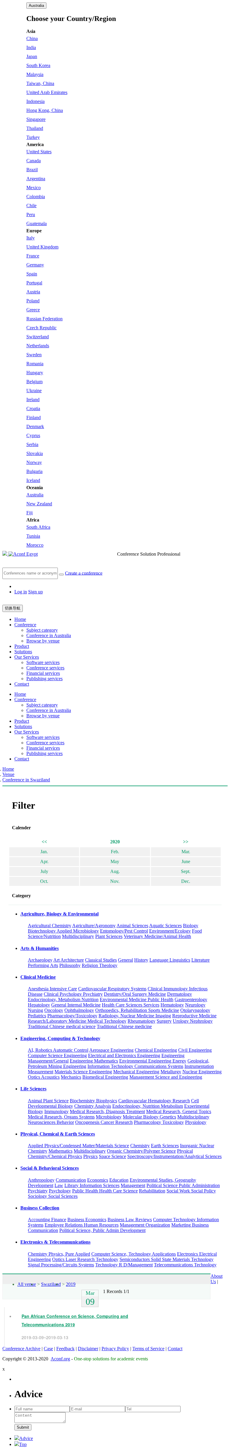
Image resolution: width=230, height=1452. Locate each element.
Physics (90, 1156)
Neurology (195, 1004)
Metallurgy (171, 1071)
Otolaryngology (195, 1010)
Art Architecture (68, 960)
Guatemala (36, 223)
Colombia (35, 196)
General (125, 960)
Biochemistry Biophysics (93, 1100)
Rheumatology (141, 1021)
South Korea (38, 65)
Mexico (33, 187)
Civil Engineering (195, 1050)
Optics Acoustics (44, 1077)
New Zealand (39, 503)
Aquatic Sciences (165, 925)
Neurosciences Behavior (51, 1122)
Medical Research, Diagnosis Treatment (107, 1111)
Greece (33, 309)
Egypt (32, 554)
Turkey (33, 137)
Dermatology (179, 994)
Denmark (35, 426)
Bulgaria (34, 471)
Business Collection (39, 1207)
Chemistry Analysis (92, 1106)
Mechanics (71, 1077)
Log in (20, 591)
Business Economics (86, 1219)
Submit (23, 1427)
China (32, 38)
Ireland (33, 399)
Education (118, 1180)
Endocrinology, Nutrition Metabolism (147, 1106)
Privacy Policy (115, 1348)
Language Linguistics (169, 960)
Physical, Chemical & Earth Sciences (57, 1133)
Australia (36, 5)
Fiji (29, 512)
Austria (33, 291)
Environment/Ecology (170, 930)
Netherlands (37, 345)
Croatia (33, 408)
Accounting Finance (47, 1219)
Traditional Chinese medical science (62, 1026)
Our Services (26, 657)
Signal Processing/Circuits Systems (61, 1264)
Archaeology (40, 960)
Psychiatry (38, 1190)
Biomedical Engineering (105, 1077)
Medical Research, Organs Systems (61, 1116)
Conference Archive (21, 1348)
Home (20, 619)
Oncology (53, 1010)
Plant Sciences (108, 936)
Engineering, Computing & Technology (60, 1038)
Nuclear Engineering (202, 1071)
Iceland (33, 480)
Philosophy (70, 965)
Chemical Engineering (156, 1050)
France (32, 255)
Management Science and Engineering (165, 1077)
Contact (21, 683)
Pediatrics (37, 1015)
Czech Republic (41, 327)
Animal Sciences (132, 925)
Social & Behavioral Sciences (49, 1168)
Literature (200, 960)
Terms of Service (148, 1348)
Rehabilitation (152, 1190)
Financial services (43, 673)
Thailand (34, 128)
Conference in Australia (48, 635)
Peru (30, 214)
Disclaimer (88, 1348)
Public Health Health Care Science (105, 1190)
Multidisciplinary (78, 936)
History (141, 960)
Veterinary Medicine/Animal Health (157, 936)
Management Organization (145, 1224)
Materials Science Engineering (83, 1071)
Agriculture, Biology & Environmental (59, 913)
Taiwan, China (40, 83)
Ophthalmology (79, 1010)
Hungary (34, 372)
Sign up (35, 591)
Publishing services (44, 678)
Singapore (36, 119)
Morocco (34, 545)
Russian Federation (44, 318)
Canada (33, 160)
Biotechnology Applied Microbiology (63, 930)
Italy (30, 237)
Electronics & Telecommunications (55, 1242)
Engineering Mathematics (94, 1060)
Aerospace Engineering (111, 1050)
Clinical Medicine (38, 977)
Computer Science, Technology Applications (133, 1254)
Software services (43, 662)
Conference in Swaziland (26, 779)
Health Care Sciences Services (130, 1004)
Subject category (42, 630)
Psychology (60, 1190)
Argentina (35, 178)
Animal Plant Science (48, 1100)
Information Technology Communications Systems (135, 1066)
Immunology (56, 1111)
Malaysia (34, 74)
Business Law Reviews (130, 1219)
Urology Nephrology (193, 1021)
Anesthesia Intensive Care (52, 988)
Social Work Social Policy (191, 1190)
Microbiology (109, 1116)
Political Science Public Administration (183, 1185)
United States (39, 151)
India (31, 47)
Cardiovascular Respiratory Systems (112, 988)
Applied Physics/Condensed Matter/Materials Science (78, 1145)
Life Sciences (33, 1088)
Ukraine (34, 390)
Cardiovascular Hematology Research (154, 1100)
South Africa (38, 527)
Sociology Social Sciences (53, 1196)
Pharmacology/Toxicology (72, 1015)
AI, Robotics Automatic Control (58, 1050)
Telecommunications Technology (185, 1264)
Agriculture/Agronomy (94, 925)
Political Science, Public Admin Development (102, 1230)
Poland (33, 300)
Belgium (34, 381)
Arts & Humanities (39, 948)
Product (21, 646)
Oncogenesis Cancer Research (104, 1122)
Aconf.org (60, 1358)
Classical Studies (101, 960)
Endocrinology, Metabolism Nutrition (63, 999)
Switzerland (37, 336)
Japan (31, 56)
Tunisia (33, 536)
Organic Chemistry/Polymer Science (141, 1151)
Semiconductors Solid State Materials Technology (166, 1259)
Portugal (34, 282)
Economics (97, 1180)
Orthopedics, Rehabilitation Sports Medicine (137, 1010)
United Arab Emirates (46, 92)
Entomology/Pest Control (124, 930)
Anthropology (41, 1180)
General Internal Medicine (76, 1004)
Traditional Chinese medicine (124, 1026)
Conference (25, 624)
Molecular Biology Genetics (149, 1116)
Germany (35, 264)
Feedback (65, 1348)
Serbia (32, 444)
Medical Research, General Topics (178, 1111)
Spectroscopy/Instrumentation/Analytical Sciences (174, 1156)
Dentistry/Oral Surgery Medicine (135, 994)
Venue (8, 774)
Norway (34, 462)
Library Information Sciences (91, 1185)
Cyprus (33, 435)
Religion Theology (99, 965)
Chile (31, 205)
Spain (31, 273)
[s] (61, 574)
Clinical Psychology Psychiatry (73, 994)
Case (48, 1348)
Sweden (34, 354)
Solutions (23, 651)
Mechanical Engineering (136, 1071)
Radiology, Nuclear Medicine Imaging (135, 1015)
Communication (71, 1180)
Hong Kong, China (44, 110)
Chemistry (140, 1145)
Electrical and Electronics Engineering (124, 1055)
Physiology (195, 1122)
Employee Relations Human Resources (82, 1224)
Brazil (32, 169)
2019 (70, 1284)
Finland (33, 417)
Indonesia (35, 101)
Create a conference (83, 572)
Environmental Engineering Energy (152, 1060)
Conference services (45, 667)
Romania (34, 363)
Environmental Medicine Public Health (136, 999)
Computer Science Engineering (57, 1055)
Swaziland (51, 1284)
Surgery (164, 1021)
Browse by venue (43, 640)
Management (133, 1185)
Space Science (112, 1156)
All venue (26, 1284)
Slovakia (34, 453)
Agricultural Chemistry (49, 925)
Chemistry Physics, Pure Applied (59, 1254)
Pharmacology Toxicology (159, 1122)
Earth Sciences (165, 1145)
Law (59, 1185)
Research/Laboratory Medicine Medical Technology (77, 1021)
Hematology (172, 1004)
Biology (190, 925)
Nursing (35, 1010)
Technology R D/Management (124, 1264)
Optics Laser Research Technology (85, 1259)
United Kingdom (42, 246)
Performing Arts (43, 965)
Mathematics (60, 1151)
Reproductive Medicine (194, 1015)
